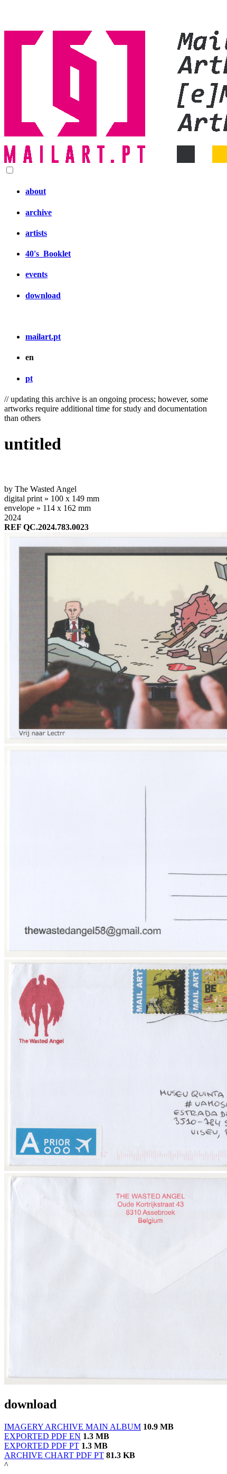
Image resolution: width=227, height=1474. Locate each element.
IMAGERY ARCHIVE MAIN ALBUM (72, 1426)
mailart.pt (43, 336)
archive (38, 212)
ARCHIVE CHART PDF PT (54, 1455)
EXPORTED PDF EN (42, 1436)
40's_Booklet (48, 253)
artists (36, 232)
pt (29, 378)
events (36, 274)
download (43, 295)
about (35, 191)
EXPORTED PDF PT (41, 1445)
